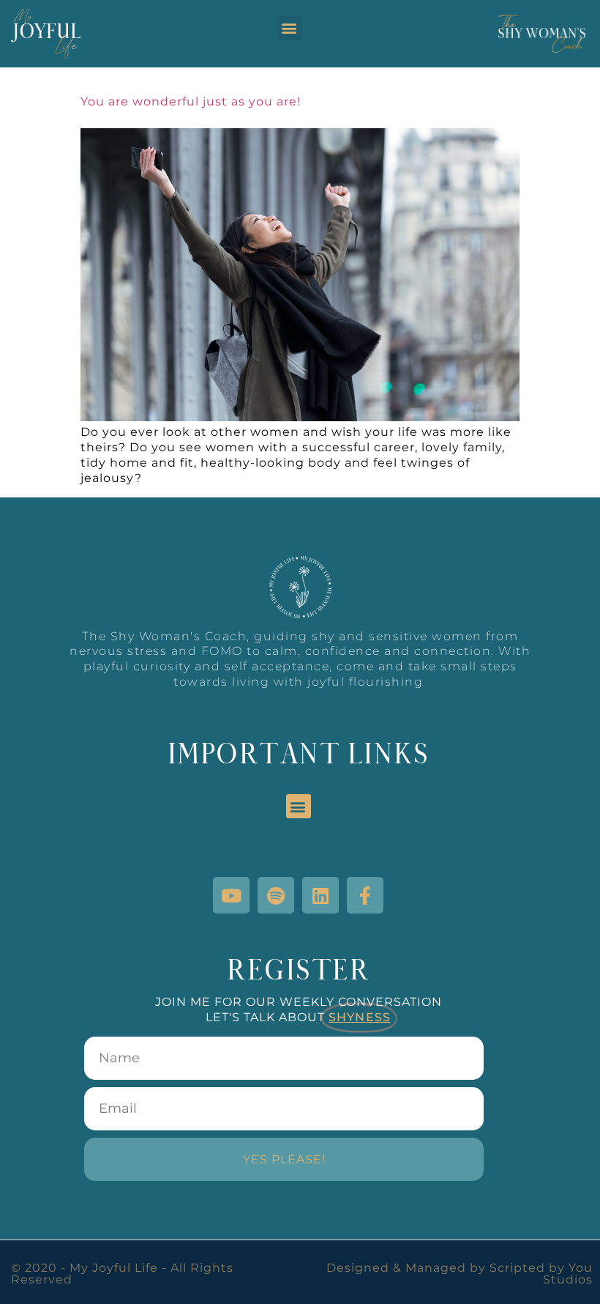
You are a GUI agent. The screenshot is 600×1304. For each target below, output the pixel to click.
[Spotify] (276, 895)
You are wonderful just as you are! (190, 101)
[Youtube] (231, 895)
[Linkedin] (320, 895)
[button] (289, 28)
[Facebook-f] (365, 895)
